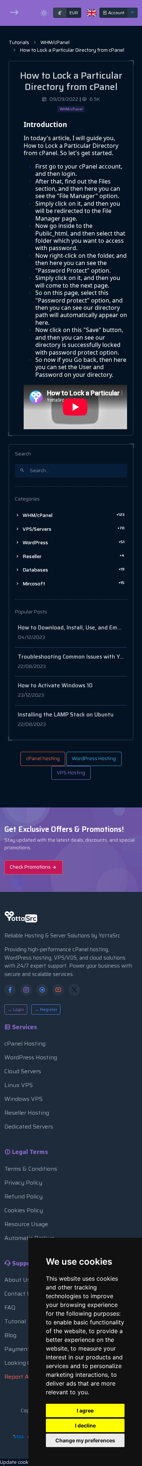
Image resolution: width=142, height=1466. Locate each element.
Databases (73, 570)
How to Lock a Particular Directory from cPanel (72, 50)
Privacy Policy (23, 1182)
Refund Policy (23, 1196)
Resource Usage (26, 1224)
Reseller (73, 556)
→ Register (46, 1009)
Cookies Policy (23, 1210)
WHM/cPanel (55, 42)
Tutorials (19, 42)
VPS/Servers (73, 529)
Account (116, 12)
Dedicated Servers (28, 1126)
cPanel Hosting (25, 1043)
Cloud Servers (22, 1071)
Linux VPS (18, 1085)
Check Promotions (31, 867)
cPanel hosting (43, 758)
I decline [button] (85, 1425)
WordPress (73, 542)
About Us (17, 1279)
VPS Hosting (71, 773)
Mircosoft (73, 583)
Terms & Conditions (30, 1168)
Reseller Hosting (26, 1112)
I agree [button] (85, 1410)
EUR (68, 13)
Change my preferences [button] (85, 1440)
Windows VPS (23, 1098)
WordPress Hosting (94, 758)
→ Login (16, 1009)
